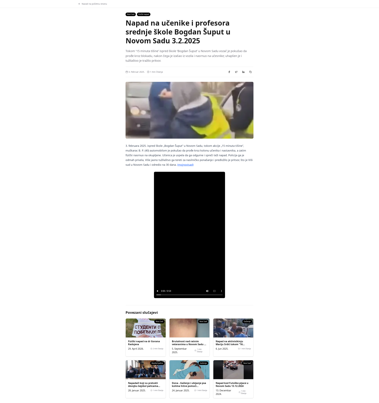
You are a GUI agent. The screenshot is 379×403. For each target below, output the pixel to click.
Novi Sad (130, 14)
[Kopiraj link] (250, 72)
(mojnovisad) (185, 164)
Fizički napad (143, 14)
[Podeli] (229, 72)
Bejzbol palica (157, 363)
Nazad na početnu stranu (94, 3)
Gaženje (247, 321)
